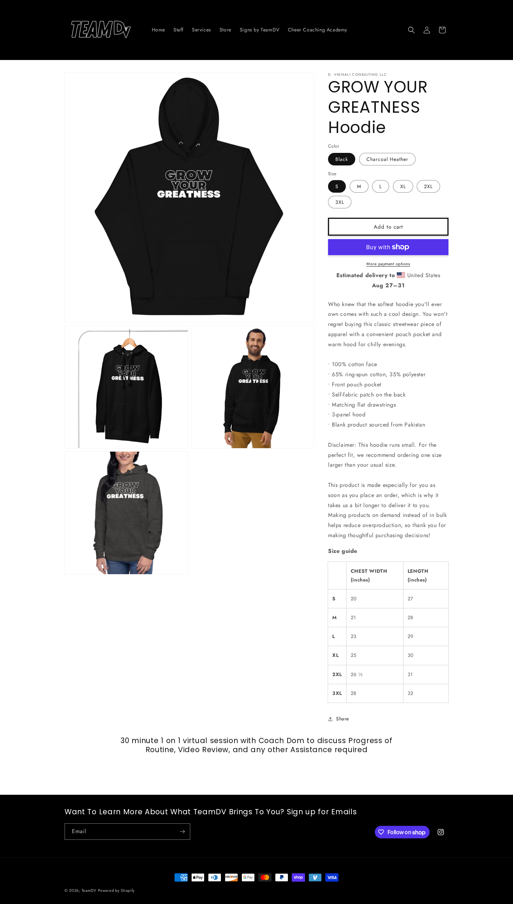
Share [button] (342, 718)
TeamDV (89, 890)
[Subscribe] (182, 831)
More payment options (388, 264)
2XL (428, 186)
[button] (411, 30)
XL (403, 186)
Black (341, 159)
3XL (339, 202)
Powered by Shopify (116, 890)
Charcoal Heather (387, 159)
